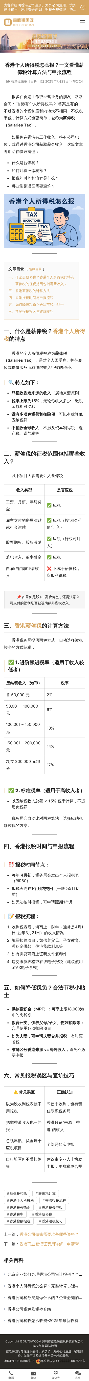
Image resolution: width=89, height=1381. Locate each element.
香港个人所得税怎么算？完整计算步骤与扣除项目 (46, 1286)
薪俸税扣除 (18, 1193)
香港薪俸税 (28, 625)
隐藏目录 (35, 269)
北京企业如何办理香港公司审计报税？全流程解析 (46, 1274)
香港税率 (16, 1214)
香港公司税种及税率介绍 (29, 1309)
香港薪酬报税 (20, 1221)
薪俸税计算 (47, 1193)
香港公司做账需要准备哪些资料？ (49, 1234)
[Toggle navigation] (82, 22)
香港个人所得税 (22, 1200)
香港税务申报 (52, 1207)
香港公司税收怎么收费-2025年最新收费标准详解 (46, 1320)
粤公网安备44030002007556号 (63, 1361)
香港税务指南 (20, 1207)
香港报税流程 (55, 1200)
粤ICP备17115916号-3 (19, 1361)
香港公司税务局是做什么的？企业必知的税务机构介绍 (46, 1297)
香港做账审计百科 (24, 81)
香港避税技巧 (52, 1221)
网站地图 (51, 1346)
